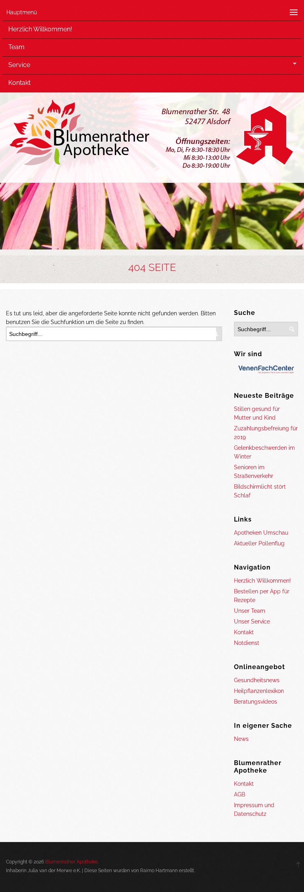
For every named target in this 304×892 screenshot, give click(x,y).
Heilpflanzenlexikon (259, 691)
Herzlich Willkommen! (40, 29)
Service (19, 65)
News (241, 739)
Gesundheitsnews (256, 680)
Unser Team (249, 611)
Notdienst (246, 643)
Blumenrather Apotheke (71, 862)
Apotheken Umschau (261, 532)
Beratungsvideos (255, 701)
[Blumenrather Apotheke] (152, 136)
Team (16, 47)
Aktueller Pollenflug (259, 543)
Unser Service (252, 621)
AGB (239, 794)
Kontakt (19, 82)
